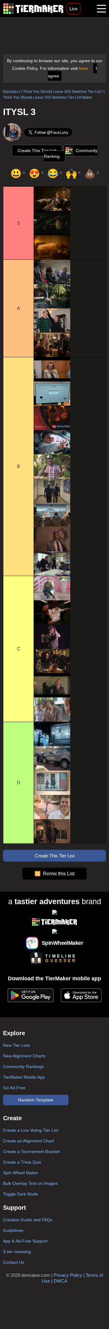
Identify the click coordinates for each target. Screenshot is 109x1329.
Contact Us (13, 1262)
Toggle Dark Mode (20, 1194)
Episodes (10, 92)
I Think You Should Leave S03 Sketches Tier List (61, 92)
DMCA (60, 1280)
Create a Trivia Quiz (22, 1162)
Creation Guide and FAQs (27, 1219)
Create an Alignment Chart (28, 1140)
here (83, 68)
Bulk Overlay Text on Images (30, 1183)
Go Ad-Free (14, 1087)
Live (73, 8)
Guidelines (13, 1230)
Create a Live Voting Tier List (30, 1130)
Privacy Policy (68, 1275)
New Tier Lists (16, 1045)
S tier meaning (17, 1251)
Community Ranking (70, 153)
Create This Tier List (37, 150)
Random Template (35, 1099)
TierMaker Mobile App (24, 1077)
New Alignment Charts (24, 1055)
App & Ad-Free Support (25, 1241)
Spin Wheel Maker (20, 1172)
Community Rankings (23, 1066)
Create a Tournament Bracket (31, 1151)
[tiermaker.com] (33, 8)
